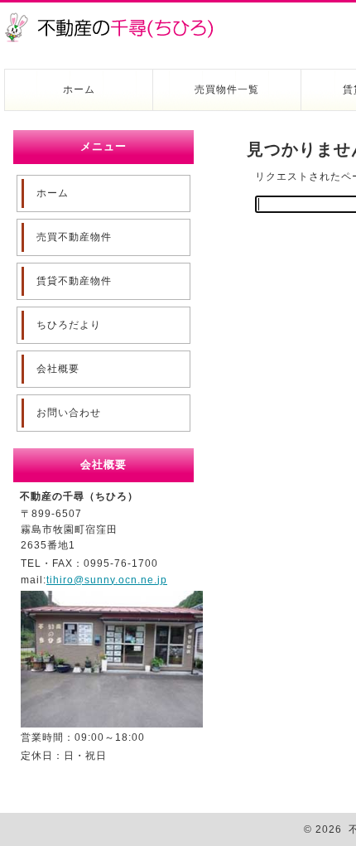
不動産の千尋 (116, 18)
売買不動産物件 (74, 237)
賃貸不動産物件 (74, 281)
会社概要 (57, 369)
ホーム (79, 89)
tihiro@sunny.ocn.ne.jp (106, 580)
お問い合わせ (68, 412)
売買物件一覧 (227, 89)
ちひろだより (68, 325)
